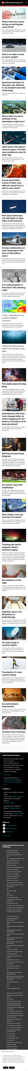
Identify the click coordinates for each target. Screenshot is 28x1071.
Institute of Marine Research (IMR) (14, 871)
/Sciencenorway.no (11, 825)
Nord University (10, 895)
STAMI (8, 986)
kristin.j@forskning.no (18, 813)
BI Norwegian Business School (13, 852)
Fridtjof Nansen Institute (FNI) (13, 860)
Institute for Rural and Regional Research (15, 867)
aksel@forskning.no (17, 796)
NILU (8, 888)
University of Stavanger (11, 1044)
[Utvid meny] (26, 2)
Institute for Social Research (12, 869)
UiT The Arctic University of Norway (14, 1027)
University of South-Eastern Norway (14, 1042)
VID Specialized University (12, 1046)
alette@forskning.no (9, 803)
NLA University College (11, 890)
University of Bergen (11, 1035)
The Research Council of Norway (13, 1023)
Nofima (8, 893)
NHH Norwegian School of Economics (15, 882)
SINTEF (8, 984)
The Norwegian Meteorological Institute (15, 1013)
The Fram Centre (10, 999)
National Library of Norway (12, 880)
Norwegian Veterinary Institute (13, 959)
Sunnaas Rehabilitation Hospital (13, 988)
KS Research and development (13, 876)
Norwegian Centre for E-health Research (15, 905)
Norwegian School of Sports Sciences (14, 951)
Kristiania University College (12, 873)
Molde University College (12, 878)
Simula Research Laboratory (13, 981)
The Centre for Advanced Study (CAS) (15, 993)
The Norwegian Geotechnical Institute (14, 1011)
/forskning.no (9, 831)
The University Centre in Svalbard (14, 1025)
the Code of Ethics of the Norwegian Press (13, 782)
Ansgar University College (12, 850)
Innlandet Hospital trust (12, 865)
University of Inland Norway (12, 1038)
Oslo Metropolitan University (13, 968)
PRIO (8, 970)
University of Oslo (10, 1040)
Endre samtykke (7, 835)
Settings (11, 1067)
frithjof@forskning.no (14, 808)
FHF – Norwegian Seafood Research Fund (15, 858)
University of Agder (11, 1033)
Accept (5, 1067)
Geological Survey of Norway (13, 863)
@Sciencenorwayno (11, 828)
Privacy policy (7, 774)
